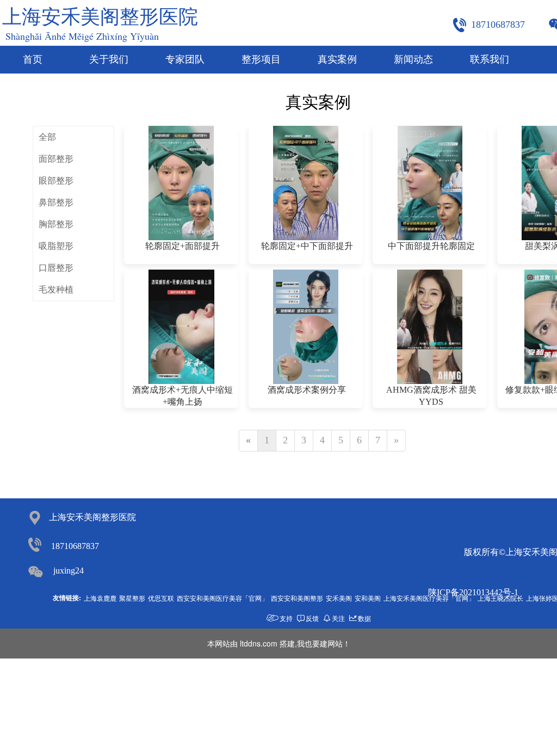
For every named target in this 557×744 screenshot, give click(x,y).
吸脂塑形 (56, 246)
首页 (32, 59)
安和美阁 (368, 597)
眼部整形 (56, 180)
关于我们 (108, 59)
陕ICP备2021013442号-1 (473, 592)
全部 (47, 137)
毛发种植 (56, 289)
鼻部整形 (56, 202)
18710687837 (75, 546)
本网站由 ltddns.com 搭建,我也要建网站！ (278, 643)
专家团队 (185, 59)
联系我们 (489, 59)
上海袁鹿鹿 (100, 597)
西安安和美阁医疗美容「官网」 (222, 597)
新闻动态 (413, 59)
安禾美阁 (339, 597)
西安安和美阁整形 (297, 597)
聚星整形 (132, 597)
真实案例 (337, 59)
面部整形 (56, 158)
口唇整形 (56, 267)
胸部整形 (56, 224)
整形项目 (261, 59)
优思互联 (161, 597)
